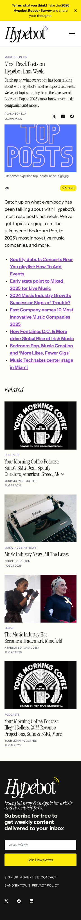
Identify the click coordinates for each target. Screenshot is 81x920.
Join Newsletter (40, 860)
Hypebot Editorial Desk (21, 647)
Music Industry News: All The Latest (36, 554)
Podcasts (11, 455)
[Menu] (72, 33)
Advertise (29, 877)
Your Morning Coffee (20, 481)
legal (9, 628)
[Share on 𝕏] (54, 116)
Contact (48, 877)
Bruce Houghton (17, 561)
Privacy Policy (45, 885)
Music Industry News (20, 547)
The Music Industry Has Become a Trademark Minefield (33, 637)
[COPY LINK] (8, 188)
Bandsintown (17, 885)
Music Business (15, 57)
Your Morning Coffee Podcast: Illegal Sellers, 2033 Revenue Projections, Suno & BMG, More (33, 727)
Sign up (11, 877)
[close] (75, 10)
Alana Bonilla (15, 113)
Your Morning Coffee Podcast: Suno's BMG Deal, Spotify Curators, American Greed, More (34, 468)
